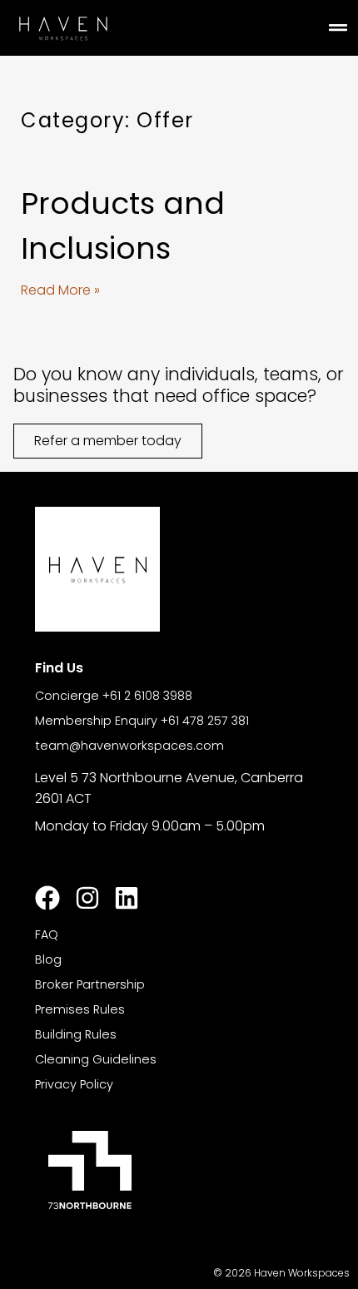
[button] (337, 28)
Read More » (60, 290)
